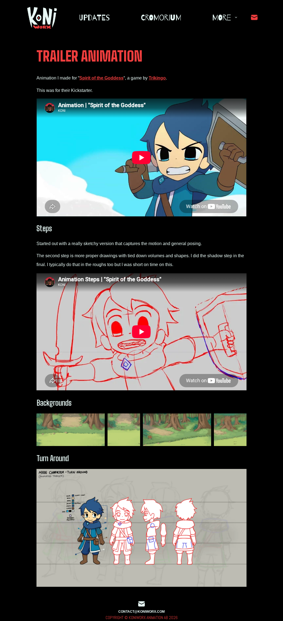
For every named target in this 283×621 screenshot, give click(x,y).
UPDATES (94, 17)
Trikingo (157, 78)
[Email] (254, 17)
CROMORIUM (161, 17)
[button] (70, 429)
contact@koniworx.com (141, 612)
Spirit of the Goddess (101, 78)
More (221, 17)
